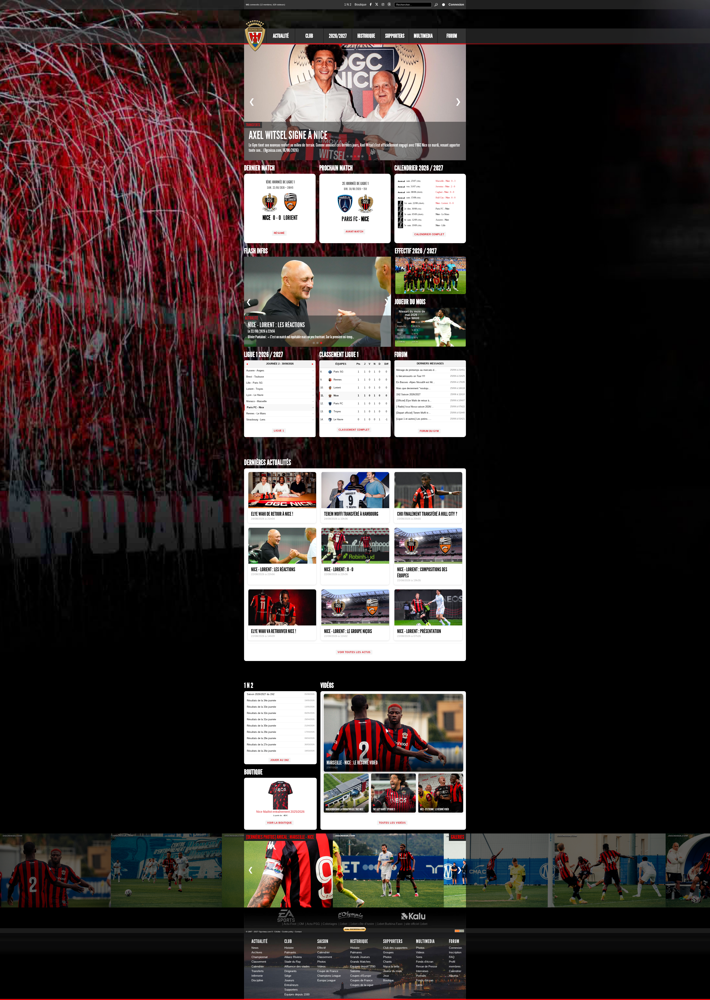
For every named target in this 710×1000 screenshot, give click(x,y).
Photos (321, 961)
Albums (453, 975)
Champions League (329, 975)
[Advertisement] (398, 18)
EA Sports (286, 915)
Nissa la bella (391, 966)
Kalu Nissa (413, 915)
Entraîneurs (291, 985)
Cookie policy (287, 932)
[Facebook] (371, 4)
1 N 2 (347, 4)
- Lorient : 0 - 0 (445, 203)
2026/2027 (338, 36)
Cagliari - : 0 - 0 (445, 192)
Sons (419, 957)
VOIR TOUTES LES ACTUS (354, 652)
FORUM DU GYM (429, 431)
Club (309, 36)
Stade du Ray (292, 961)
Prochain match (336, 168)
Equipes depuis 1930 (297, 994)
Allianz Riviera (293, 957)
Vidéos (327, 685)
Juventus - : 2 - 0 (445, 186)
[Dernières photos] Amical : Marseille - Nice (280, 837)
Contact (298, 932)
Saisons (355, 971)
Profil (452, 961)
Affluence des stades (297, 966)
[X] (376, 4)
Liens (419, 985)
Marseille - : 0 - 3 (445, 181)
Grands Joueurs (360, 957)
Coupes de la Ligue (361, 985)
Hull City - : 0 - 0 (445, 197)
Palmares (356, 952)
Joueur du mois (410, 302)
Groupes (388, 952)
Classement (258, 961)
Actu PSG (313, 923)
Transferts (257, 971)
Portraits (421, 975)
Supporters (394, 36)
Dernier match (259, 168)
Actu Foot (290, 923)
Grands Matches (360, 961)
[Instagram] (383, 4)
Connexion (456, 4)
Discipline (257, 980)
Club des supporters (395, 947)
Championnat (259, 957)
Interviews (422, 971)
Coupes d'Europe (360, 975)
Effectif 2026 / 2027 (416, 251)
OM (301, 923)
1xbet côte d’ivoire (362, 923)
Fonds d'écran (424, 961)
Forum (452, 36)
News (254, 947)
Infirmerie (257, 975)
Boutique (360, 4)
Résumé (279, 233)
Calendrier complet (429, 234)
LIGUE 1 (279, 430)
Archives (256, 952)
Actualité (281, 36)
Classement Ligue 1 (339, 354)
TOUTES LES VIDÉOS (392, 822)
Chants (387, 961)
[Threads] (389, 4)
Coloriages (330, 923)
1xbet (343, 923)
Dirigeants (290, 971)
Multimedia (423, 36)
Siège (287, 975)
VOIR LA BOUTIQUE (279, 822)
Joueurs (289, 980)
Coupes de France (361, 980)
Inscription (455, 952)
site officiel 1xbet (416, 923)
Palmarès (290, 952)
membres (455, 966)
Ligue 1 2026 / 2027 (263, 354)
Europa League (326, 980)
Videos (321, 966)
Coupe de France (327, 971)
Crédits (277, 932)
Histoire (289, 947)
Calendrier (257, 966)
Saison (322, 941)
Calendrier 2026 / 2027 (418, 168)
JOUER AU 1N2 (279, 760)
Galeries (457, 837)
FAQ (451, 957)
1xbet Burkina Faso (390, 923)
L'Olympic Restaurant (350, 915)
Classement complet (354, 429)
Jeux (386, 975)
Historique (366, 36)
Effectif (321, 947)
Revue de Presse (426, 966)
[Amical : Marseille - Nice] (55, 870)
